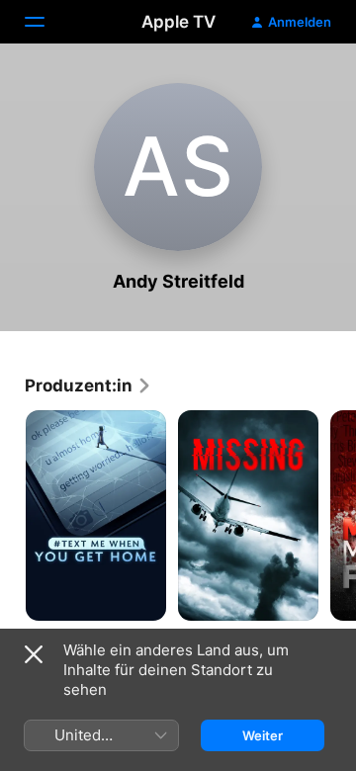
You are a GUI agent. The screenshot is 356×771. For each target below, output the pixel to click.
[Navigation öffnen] (46, 21)
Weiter (262, 735)
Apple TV (178, 22)
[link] (88, 385)
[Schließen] (34, 654)
